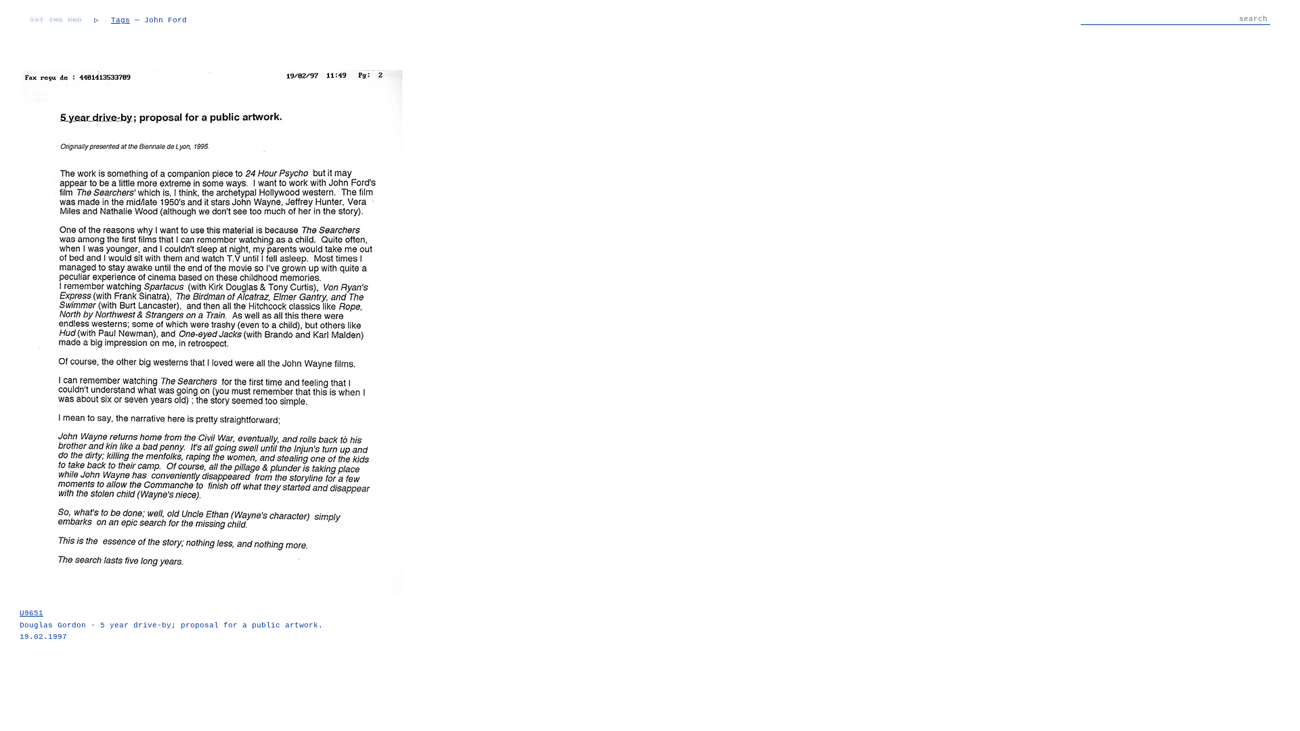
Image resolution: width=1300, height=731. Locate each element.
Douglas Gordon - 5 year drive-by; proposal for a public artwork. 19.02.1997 (171, 625)
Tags (120, 20)
